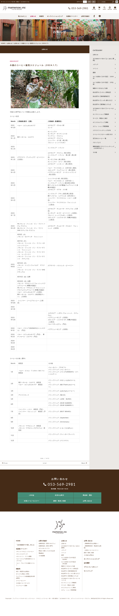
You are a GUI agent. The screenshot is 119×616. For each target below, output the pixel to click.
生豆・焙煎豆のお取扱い (23, 571)
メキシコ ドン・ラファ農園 (23, 556)
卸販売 (41, 16)
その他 (95, 152)
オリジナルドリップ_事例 (100, 122)
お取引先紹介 (85, 16)
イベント (95, 68)
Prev (6, 463)
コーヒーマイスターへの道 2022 (103, 134)
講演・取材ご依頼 (59, 501)
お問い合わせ (87, 501)
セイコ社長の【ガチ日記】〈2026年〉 (103, 77)
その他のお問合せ (89, 555)
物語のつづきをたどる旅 (100, 88)
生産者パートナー (72, 16)
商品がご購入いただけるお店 (47, 551)
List (45, 463)
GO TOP (114, 493)
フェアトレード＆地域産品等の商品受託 (25, 577)
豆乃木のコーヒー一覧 (99, 138)
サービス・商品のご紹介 (100, 118)
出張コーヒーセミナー (31, 501)
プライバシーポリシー (91, 567)
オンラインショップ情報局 (101, 114)
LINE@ (31, 495)
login (117, 2)
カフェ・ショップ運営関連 (101, 126)
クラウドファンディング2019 (102, 130)
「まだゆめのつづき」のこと (25, 545)
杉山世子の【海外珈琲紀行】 (101, 96)
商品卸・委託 (87, 495)
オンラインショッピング (55, 16)
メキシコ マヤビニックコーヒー (25, 551)
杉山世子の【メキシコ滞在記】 (102, 92)
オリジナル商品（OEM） (23, 574)
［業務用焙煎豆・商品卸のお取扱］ (92, 546)
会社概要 (87, 563)
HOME (18, 541)
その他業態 (42, 555)
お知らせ (33, 16)
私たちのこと (22, 16)
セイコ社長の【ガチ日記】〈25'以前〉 (103, 83)
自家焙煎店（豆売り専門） (46, 546)
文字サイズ (79, 1)
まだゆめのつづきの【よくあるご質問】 (103, 59)
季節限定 (41, 553)
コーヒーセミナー (21, 580)
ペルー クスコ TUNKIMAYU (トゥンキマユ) (25, 559)
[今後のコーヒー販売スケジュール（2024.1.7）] (45, 89)
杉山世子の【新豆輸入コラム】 (102, 104)
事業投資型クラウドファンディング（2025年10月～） (103, 147)
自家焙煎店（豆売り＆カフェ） (47, 543)
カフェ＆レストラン (44, 548)
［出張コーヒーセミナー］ (91, 550)
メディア (95, 64)
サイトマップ (88, 571)
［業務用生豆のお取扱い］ (91, 543)
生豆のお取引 (59, 495)
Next (84, 463)
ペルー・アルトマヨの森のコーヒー (25, 564)
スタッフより (97, 142)
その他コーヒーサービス (23, 583)
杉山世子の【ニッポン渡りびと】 (103, 100)
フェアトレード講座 (21, 585)
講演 (94, 72)
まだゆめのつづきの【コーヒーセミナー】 (103, 109)
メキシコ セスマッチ (22, 554)
